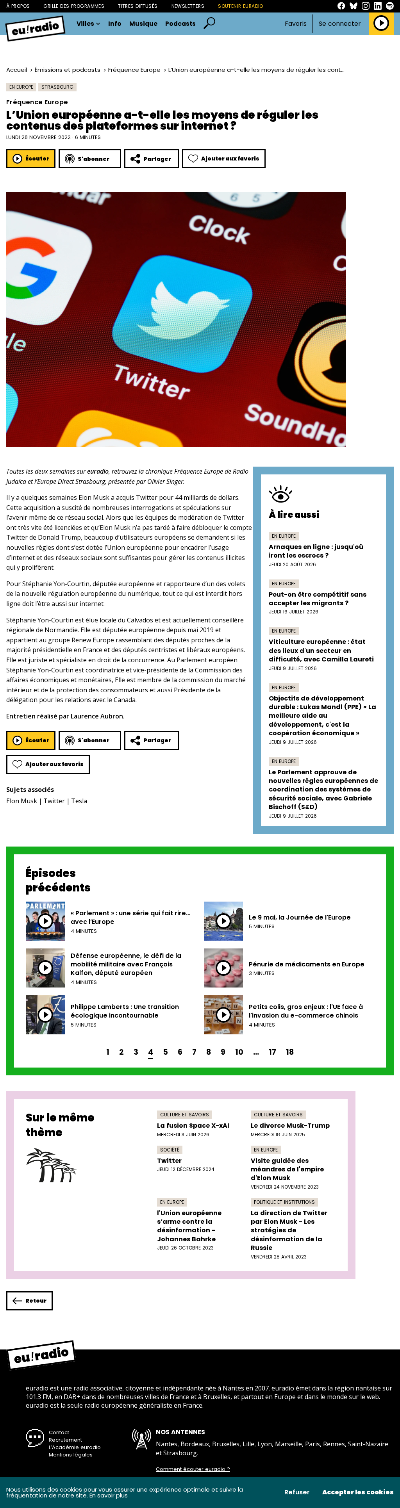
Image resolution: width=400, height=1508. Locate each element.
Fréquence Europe (134, 70)
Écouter (37, 158)
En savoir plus (108, 1495)
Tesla (79, 801)
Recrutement (65, 1440)
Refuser (297, 1492)
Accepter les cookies (358, 1492)
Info (114, 24)
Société (169, 1149)
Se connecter (340, 24)
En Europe (21, 87)
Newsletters (188, 6)
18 (290, 1052)
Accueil (16, 70)
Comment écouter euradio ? (193, 1469)
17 (272, 1052)
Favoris (296, 23)
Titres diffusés (137, 6)
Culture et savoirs (184, 1114)
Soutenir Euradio (240, 6)
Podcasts (180, 24)
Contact (59, 1432)
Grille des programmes (73, 6)
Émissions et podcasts (67, 70)
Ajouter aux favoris (230, 158)
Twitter (54, 801)
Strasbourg (57, 87)
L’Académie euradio (75, 1447)
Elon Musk (21, 801)
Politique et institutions (284, 1202)
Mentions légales (71, 1454)
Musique (143, 24)
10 (239, 1052)
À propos (18, 6)
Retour (35, 1301)
